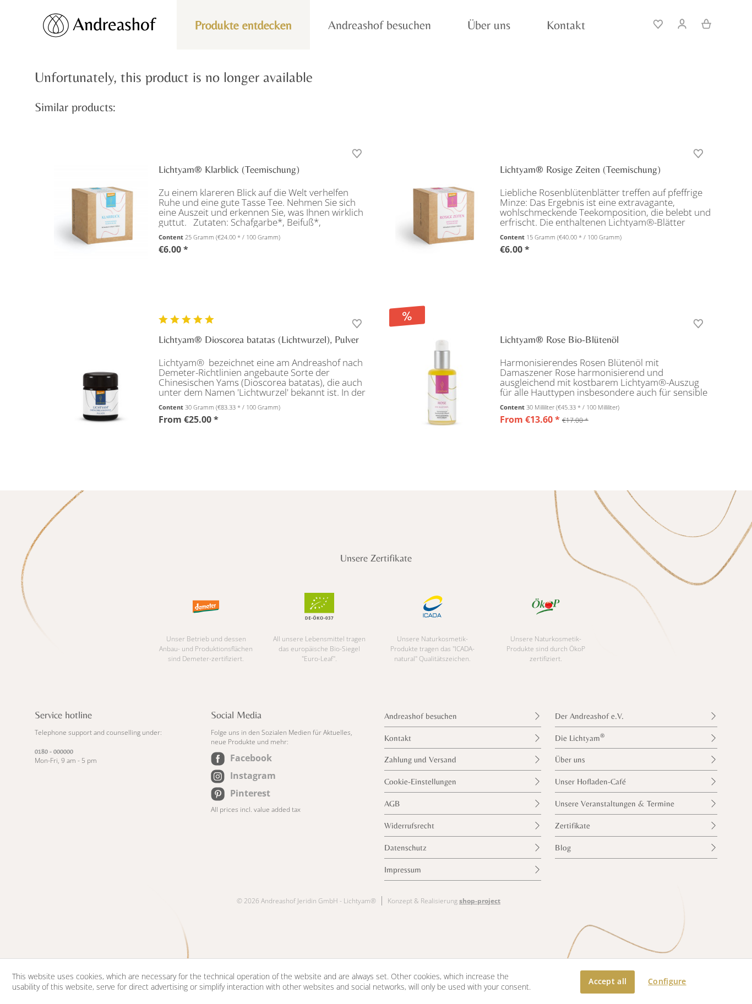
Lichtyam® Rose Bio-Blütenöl (559, 339)
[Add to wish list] (358, 154)
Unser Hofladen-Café (590, 781)
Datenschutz (405, 847)
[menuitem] (659, 23)
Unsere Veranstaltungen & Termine (614, 803)
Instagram (253, 776)
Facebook (251, 758)
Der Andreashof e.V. (589, 716)
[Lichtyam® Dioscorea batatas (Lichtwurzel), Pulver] (101, 382)
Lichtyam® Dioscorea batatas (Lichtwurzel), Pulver (259, 339)
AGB (392, 803)
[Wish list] (659, 23)
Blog (563, 847)
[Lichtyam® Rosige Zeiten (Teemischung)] (442, 212)
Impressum (402, 869)
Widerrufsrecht (409, 825)
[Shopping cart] (702, 23)
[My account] (683, 23)
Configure (667, 981)
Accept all (607, 981)
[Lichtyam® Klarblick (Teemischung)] (101, 212)
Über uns (570, 759)
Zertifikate (572, 825)
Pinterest (250, 793)
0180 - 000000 (54, 751)
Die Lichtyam (579, 737)
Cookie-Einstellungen (420, 781)
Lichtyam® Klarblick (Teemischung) (229, 169)
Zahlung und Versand (420, 759)
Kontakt (397, 738)
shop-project (479, 900)
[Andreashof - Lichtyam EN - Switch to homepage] (112, 25)
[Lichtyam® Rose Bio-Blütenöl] (442, 382)
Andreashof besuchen (420, 716)
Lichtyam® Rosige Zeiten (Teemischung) (580, 169)
